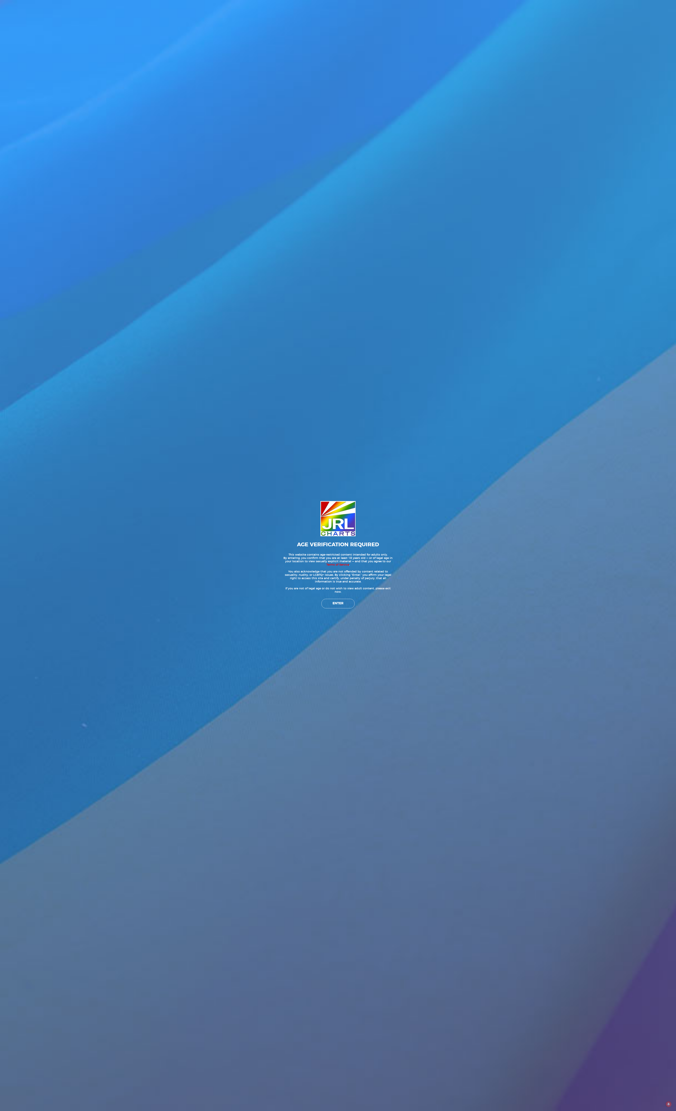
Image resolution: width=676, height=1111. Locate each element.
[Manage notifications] (668, 1104)
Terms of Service (337, 564)
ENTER (338, 603)
